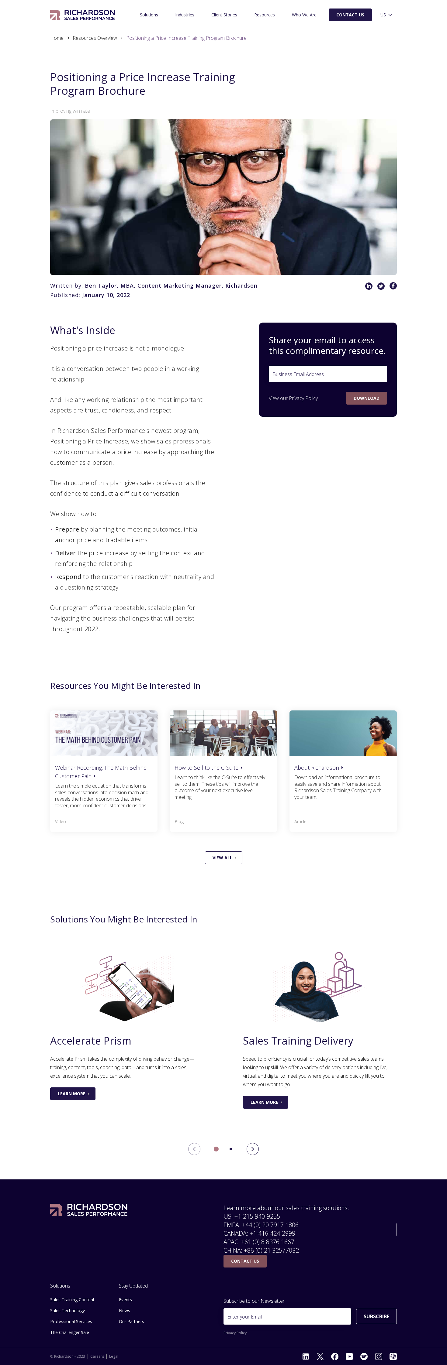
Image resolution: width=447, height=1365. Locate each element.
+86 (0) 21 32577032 (271, 1250)
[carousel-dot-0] (216, 1149)
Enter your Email (244, 1316)
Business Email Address (298, 374)
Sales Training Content (72, 1299)
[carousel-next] (253, 1149)
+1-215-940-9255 (257, 1216)
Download (366, 398)
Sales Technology (67, 1310)
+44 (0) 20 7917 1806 (270, 1225)
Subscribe (376, 1316)
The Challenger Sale (69, 1332)
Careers (97, 1356)
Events (125, 1299)
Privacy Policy (303, 398)
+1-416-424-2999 (272, 1233)
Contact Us (350, 15)
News (124, 1310)
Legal (113, 1356)
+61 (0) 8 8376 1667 (267, 1242)
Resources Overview (95, 38)
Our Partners (131, 1321)
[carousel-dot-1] (231, 1149)
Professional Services (71, 1321)
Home (57, 38)
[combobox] (387, 15)
